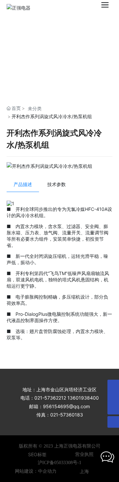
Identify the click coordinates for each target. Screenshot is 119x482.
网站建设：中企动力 (36, 471)
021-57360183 (66, 414)
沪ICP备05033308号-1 (59, 462)
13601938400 (83, 398)
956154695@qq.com (66, 406)
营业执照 (84, 454)
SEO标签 (37, 454)
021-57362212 (50, 398)
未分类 (35, 108)
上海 (84, 471)
